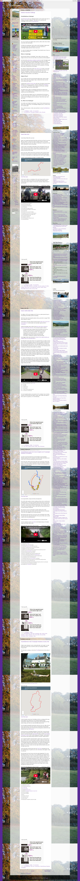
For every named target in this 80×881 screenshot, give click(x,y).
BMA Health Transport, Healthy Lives (60, 517)
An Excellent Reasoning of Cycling (59, 337)
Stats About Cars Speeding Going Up (60, 413)
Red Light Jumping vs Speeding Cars (60, 92)
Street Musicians (14, 147)
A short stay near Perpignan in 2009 (60, 260)
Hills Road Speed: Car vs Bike (59, 83)
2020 (14, 198)
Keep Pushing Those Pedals (14, 77)
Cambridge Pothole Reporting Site (60, 487)
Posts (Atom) (28, 873)
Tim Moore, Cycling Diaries (58, 362)
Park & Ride (37, 634)
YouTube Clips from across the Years (60, 254)
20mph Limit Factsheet (58, 445)
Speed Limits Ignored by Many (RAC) (60, 391)
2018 (14, 195)
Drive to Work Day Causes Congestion (61, 478)
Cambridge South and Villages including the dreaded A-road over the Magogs (60, 152)
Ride (27, 636)
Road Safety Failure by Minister (59, 100)
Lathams (26, 634)
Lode (31, 287)
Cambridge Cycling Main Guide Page (60, 70)
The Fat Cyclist (56, 312)
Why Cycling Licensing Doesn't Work (60, 505)
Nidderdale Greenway (58, 198)
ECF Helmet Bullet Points (58, 526)
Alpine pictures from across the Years (60, 257)
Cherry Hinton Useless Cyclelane (60, 99)
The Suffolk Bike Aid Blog (14, 102)
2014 (14, 189)
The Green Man (25, 788)
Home (32, 871)
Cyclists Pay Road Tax (58, 302)
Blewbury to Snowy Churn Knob (59, 214)
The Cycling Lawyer (14, 69)
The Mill (28, 543)
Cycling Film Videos (57, 300)
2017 (14, 194)
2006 (14, 180)
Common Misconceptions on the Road (61, 90)
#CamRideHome (35, 21)
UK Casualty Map (57, 488)
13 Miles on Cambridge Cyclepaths (60, 155)
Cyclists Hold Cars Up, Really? (59, 392)
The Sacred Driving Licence (59, 467)
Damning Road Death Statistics (59, 350)
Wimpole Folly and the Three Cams (60, 144)
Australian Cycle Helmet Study (59, 412)
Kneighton (23, 634)
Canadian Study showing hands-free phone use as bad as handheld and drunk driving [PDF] (60, 537)
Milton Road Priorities (57, 98)
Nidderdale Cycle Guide (58, 194)
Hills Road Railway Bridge (58, 107)
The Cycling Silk (56, 319)
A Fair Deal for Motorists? (58, 416)
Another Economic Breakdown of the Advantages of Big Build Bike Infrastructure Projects (60, 364)
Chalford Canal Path (57, 224)
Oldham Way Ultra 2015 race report (15, 96)
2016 (14, 192)
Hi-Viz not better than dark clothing (60, 468)
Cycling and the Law (57, 354)
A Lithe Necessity (14, 145)
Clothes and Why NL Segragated (60, 384)
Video (36, 288)
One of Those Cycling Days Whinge (60, 111)
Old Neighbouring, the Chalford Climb (60, 225)
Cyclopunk (14, 116)
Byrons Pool (28, 789)
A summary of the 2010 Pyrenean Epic (60, 259)
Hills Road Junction (57, 120)
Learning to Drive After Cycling (59, 506)
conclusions (23, 324)
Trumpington (30, 636)
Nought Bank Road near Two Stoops (60, 197)
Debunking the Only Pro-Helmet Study (61, 462)
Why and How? (56, 55)
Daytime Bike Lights (57, 76)
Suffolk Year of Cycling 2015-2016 (15, 105)
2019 (31, 633)
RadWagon (16, 26)
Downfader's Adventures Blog (14, 153)
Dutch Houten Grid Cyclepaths (59, 477)
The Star (33, 383)
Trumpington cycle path (58, 113)
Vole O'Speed (14, 54)
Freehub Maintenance (58, 123)
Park (34, 634)
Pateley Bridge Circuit (57, 196)
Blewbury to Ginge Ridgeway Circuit (60, 215)
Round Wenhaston (57, 177)
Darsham (33, 446)
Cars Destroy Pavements (58, 306)
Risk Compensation (57, 523)
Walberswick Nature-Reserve (59, 181)
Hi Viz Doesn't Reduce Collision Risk (60, 535)
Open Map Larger (24, 176)
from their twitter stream (33, 683)
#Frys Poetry (15, 161)
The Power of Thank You (58, 332)
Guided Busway (43, 866)
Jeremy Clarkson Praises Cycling (60, 424)
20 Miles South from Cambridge (59, 157)
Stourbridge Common (25, 288)
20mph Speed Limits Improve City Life (61, 499)
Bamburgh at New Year (58, 230)
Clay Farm (39, 748)
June (15, 200)
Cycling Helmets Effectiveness (59, 338)
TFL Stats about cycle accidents (59, 388)
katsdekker (14, 110)
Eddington (37, 112)
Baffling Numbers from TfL (58, 341)
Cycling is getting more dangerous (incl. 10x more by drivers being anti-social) (59, 473)
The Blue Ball (30, 519)
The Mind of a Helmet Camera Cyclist (14, 46)
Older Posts (47, 871)
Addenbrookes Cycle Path (58, 114)
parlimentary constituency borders (33, 60)
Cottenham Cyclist (14, 84)
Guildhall (22, 287)
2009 (14, 181)
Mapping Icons (56, 71)
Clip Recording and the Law (59, 378)
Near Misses (14, 79)
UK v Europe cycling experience (59, 361)
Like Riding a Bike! (57, 333)
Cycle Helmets (56, 91)
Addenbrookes (37, 554)
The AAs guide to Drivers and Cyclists (60, 351)
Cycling (29, 446)
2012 (14, 186)
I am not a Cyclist (57, 311)
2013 (14, 187)
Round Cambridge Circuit (58, 135)
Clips (27, 446)
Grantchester (37, 866)
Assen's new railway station (14, 64)
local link (34, 521)
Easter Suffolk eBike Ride (27, 310)
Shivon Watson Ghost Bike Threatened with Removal (15, 133)
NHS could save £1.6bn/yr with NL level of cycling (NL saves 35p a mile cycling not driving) (59, 528)
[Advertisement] (35, 122)
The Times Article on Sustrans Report (60, 461)
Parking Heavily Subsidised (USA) (60, 530)
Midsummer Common (36, 287)
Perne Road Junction (57, 97)
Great (46, 633)
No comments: (36, 284)
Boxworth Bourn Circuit (58, 154)
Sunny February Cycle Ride (59, 134)
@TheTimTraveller (25, 18)
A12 (24, 446)
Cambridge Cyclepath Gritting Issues (60, 119)
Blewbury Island (56, 118)
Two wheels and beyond (14, 131)
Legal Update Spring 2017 (14, 71)
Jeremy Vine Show (57, 122)
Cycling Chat (56, 307)
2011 (14, 184)
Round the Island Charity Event (59, 303)
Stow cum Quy (32, 288)
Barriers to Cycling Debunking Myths (60, 442)
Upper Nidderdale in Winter (59, 195)
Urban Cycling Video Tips (58, 318)
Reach (45, 287)
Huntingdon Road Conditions (59, 82)
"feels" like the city (37, 68)
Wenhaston (42, 446)
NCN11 (42, 287)
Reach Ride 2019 (25, 134)
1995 (14, 177)
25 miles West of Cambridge (59, 158)
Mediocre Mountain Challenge (28, 12)
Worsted (43, 112)
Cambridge (33, 112)
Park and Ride (42, 634)
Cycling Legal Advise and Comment (60, 301)
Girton (40, 112)
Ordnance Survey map (31, 83)
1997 (14, 178)
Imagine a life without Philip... (15, 126)
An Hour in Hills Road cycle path (59, 110)
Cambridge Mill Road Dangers (59, 509)
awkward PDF (35, 733)
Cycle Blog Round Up (57, 317)
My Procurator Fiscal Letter (14, 49)
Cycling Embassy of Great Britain (60, 310)
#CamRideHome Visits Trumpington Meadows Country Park (35, 641)
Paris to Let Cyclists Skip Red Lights (60, 79)
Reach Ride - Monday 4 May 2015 (60, 162)
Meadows (31, 634)
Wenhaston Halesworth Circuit (59, 176)
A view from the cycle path (14, 61)
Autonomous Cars (56, 89)
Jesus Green (27, 287)
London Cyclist (56, 313)
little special (31, 729)
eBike (36, 446)
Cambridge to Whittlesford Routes (60, 145)
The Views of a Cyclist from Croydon (60, 331)
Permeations (23, 636)
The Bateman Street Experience (59, 112)
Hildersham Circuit (57, 136)
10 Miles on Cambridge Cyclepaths (60, 156)
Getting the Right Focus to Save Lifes (60, 93)
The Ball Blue (29, 564)
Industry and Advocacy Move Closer (60, 498)
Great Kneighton (33, 558)
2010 (14, 183)
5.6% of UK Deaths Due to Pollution (60, 504)
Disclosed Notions (14, 140)
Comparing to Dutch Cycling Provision (61, 342)
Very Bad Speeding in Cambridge (60, 379)
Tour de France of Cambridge (59, 133)
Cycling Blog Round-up (58, 314)
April (33, 633)
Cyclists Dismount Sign (58, 121)
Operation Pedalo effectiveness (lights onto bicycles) (14, 87)
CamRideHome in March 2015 (59, 163)
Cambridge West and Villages (59, 146)
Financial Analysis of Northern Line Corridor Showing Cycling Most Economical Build (59, 540)
